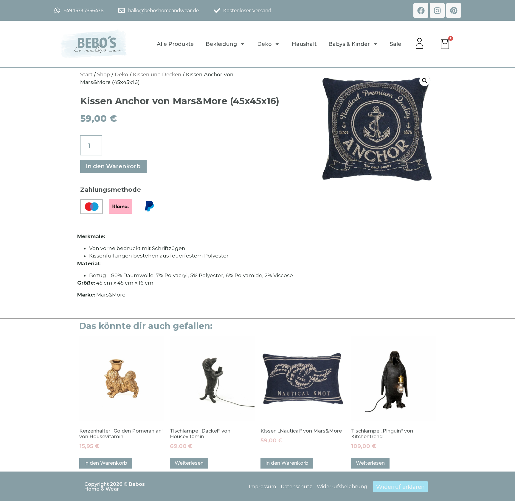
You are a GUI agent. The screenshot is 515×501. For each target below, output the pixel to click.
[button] (424, 80)
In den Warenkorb (113, 166)
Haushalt (304, 44)
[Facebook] (420, 10)
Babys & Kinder (349, 44)
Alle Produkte (175, 44)
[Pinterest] (453, 10)
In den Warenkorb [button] (105, 463)
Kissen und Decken (157, 74)
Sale (395, 44)
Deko (264, 44)
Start (86, 74)
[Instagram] (437, 10)
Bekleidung (221, 44)
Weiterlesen (189, 463)
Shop (103, 74)
